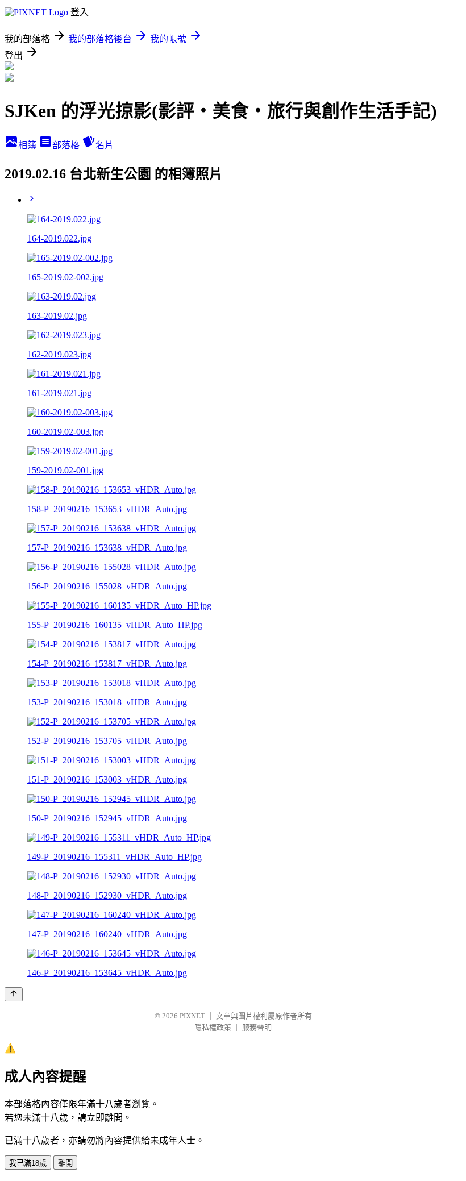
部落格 (67, 145)
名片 (104, 145)
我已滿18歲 (28, 1163)
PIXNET (192, 1016)
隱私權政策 (212, 1027)
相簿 (28, 145)
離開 (65, 1163)
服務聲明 (257, 1027)
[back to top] (14, 994)
